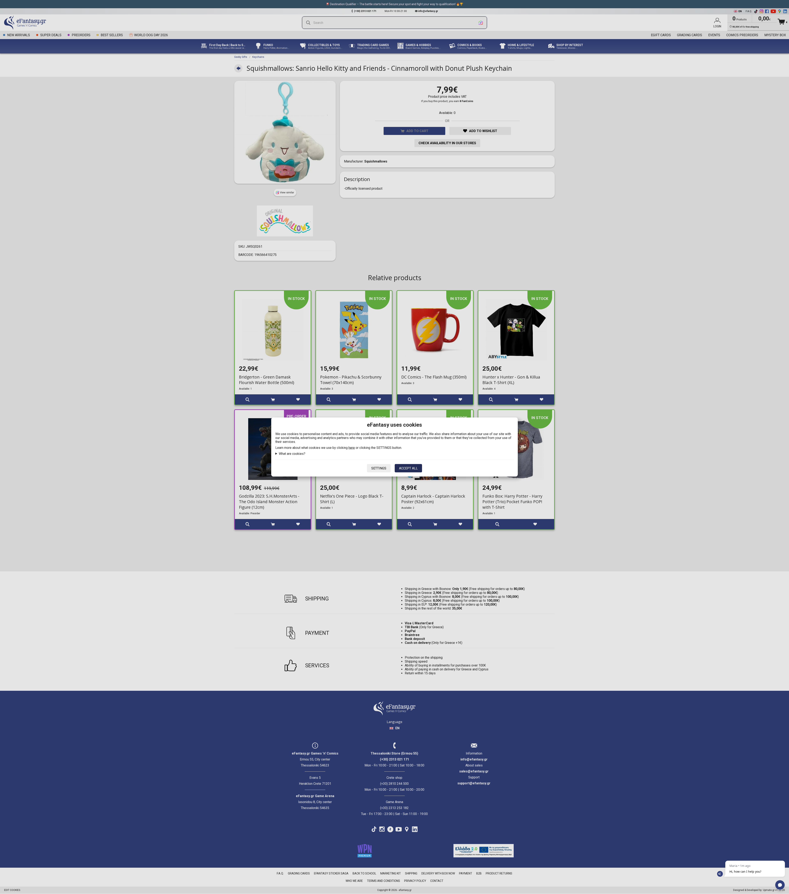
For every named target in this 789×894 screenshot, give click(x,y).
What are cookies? (292, 454)
